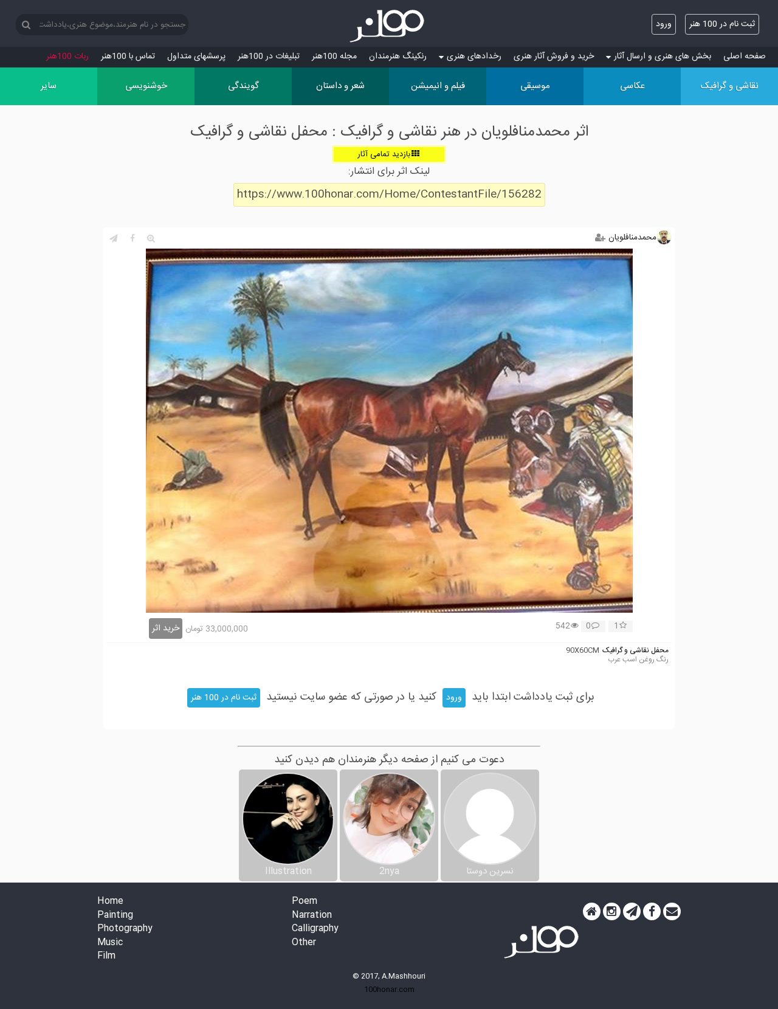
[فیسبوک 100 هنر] (652, 912)
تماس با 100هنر (128, 56)
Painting (115, 916)
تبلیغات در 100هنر (269, 56)
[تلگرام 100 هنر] (632, 912)
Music (110, 943)
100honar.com (389, 989)
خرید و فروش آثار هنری (554, 56)
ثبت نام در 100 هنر (722, 24)
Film (106, 956)
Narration (312, 916)
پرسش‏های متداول (196, 56)
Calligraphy (315, 929)
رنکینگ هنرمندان (398, 56)
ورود (664, 24)
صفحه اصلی (744, 56)
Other (304, 943)
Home (110, 902)
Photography (125, 929)
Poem (304, 902)
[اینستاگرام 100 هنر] (612, 912)
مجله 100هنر (334, 56)
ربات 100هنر (67, 56)
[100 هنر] (389, 26)
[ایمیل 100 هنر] (672, 912)
